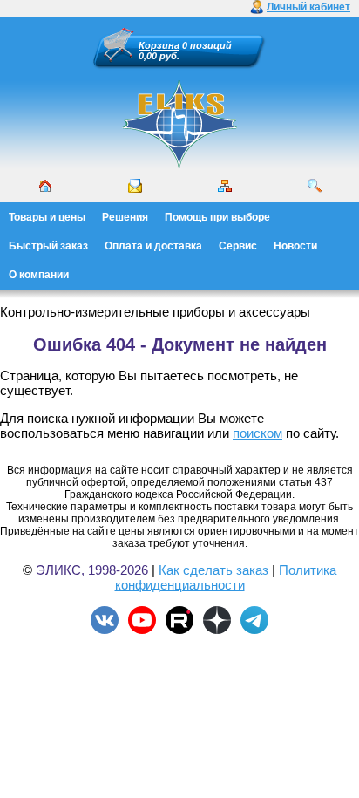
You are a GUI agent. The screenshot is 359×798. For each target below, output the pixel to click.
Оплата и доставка (153, 246)
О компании (39, 275)
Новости (295, 246)
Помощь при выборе (217, 217)
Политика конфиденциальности (226, 577)
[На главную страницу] (179, 165)
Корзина (159, 45)
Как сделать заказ (213, 570)
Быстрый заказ (48, 246)
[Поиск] (315, 186)
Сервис (238, 246)
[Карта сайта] (225, 186)
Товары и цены (47, 217)
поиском (257, 433)
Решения (125, 217)
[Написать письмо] (135, 186)
